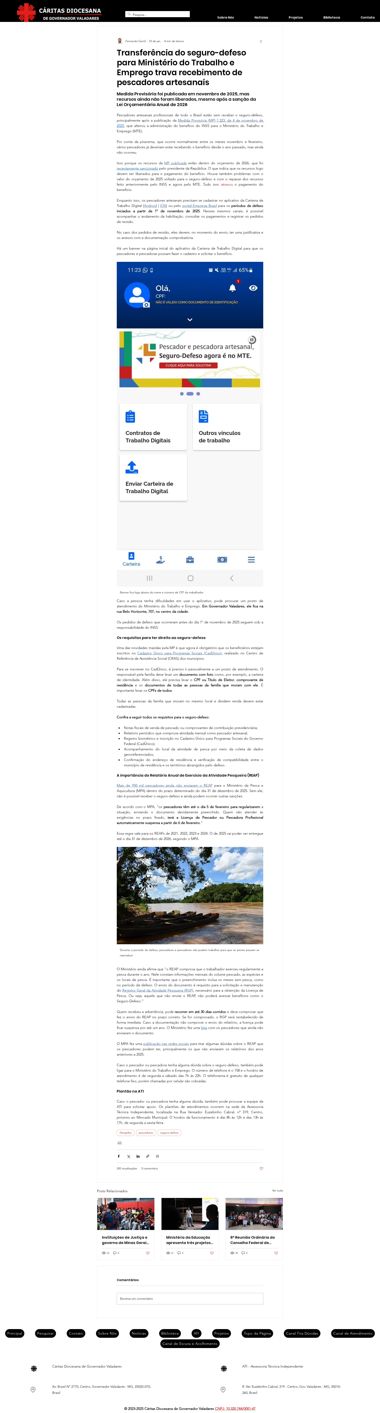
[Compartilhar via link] (148, 1156)
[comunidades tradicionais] (125, 1214)
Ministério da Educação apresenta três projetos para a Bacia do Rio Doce (189, 1240)
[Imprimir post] (157, 1156)
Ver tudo (277, 1190)
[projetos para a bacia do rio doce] (190, 1214)
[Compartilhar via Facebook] (119, 1156)
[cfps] (254, 1214)
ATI (120, 1142)
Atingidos (126, 1132)
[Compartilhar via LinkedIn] (138, 1156)
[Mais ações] (260, 41)
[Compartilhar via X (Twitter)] (128, 1156)
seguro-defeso (169, 1132)
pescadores (146, 1132)
